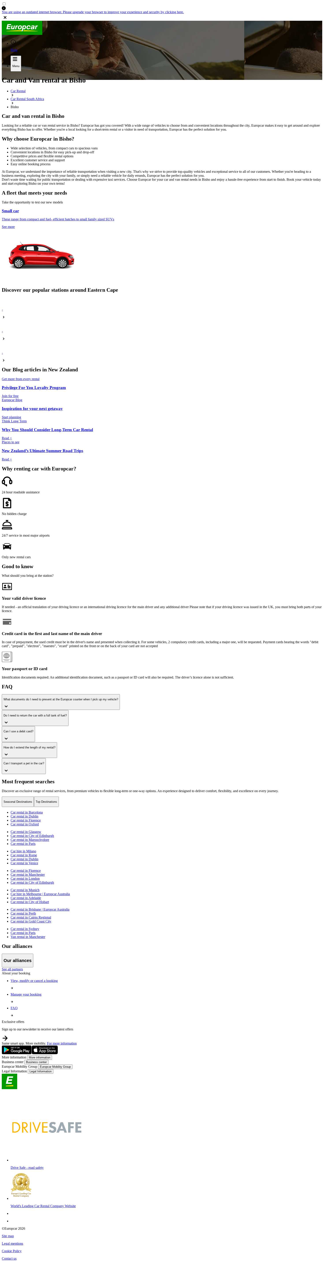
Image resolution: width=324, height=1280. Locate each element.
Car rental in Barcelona (27, 812)
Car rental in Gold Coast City (31, 921)
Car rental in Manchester (28, 874)
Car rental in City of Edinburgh (32, 836)
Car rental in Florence (26, 820)
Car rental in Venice (24, 863)
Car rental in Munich (25, 890)
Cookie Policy (12, 1251)
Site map (8, 1236)
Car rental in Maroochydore (30, 840)
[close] (162, 17)
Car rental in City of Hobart (30, 902)
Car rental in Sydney (25, 929)
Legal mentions (12, 1243)
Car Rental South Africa (27, 99)
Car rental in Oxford (25, 824)
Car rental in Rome (24, 855)
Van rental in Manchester (28, 937)
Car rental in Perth (23, 913)
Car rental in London (25, 878)
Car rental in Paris (23, 844)
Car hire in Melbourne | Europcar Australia (40, 894)
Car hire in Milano (23, 851)
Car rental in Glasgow (26, 832)
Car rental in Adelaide (26, 898)
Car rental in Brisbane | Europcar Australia (40, 909)
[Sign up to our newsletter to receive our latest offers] (162, 1038)
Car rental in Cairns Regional (31, 917)
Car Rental (18, 91)
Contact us (9, 1258)
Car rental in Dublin (24, 816)
